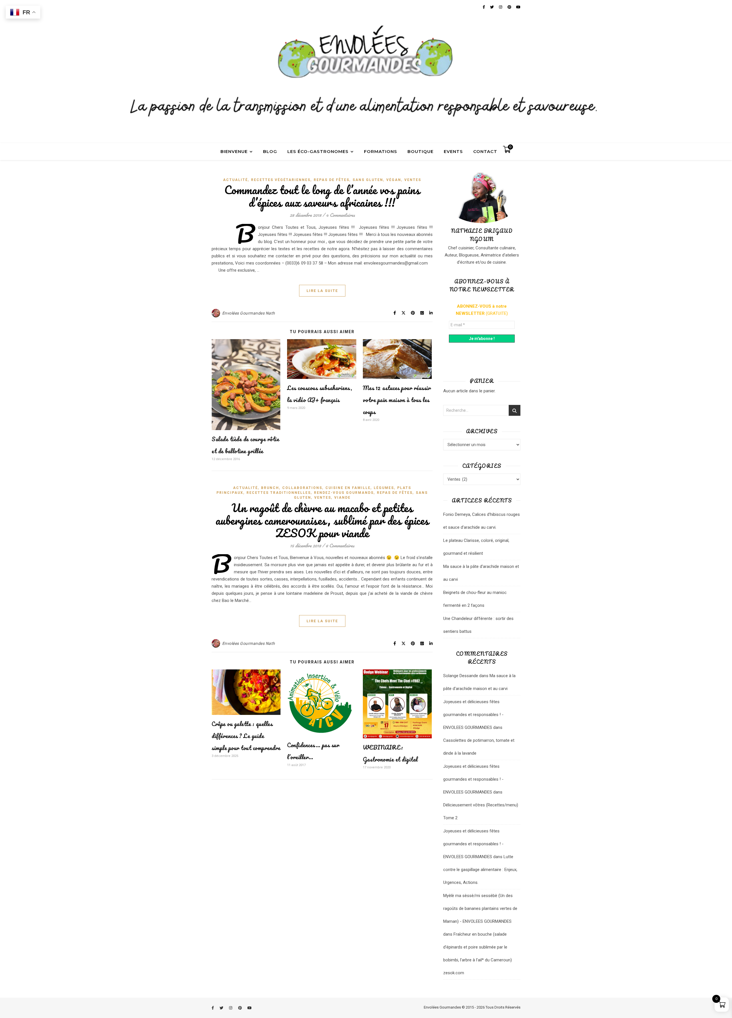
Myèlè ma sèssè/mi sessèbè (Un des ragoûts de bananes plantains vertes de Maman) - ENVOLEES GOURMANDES (480, 908)
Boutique (420, 151)
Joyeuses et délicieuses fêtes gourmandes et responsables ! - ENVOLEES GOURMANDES (473, 714)
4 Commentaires (340, 215)
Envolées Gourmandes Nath (248, 313)
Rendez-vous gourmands (344, 493)
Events (453, 151)
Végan (393, 180)
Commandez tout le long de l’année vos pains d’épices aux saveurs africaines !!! (322, 196)
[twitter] (222, 1008)
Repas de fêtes (331, 180)
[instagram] (231, 1008)
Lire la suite (322, 291)
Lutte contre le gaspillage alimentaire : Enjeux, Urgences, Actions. (480, 869)
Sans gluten (368, 180)
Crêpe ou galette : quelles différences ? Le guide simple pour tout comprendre (246, 735)
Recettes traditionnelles (278, 493)
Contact (485, 151)
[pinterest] (240, 1008)
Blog (270, 151)
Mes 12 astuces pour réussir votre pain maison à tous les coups (397, 399)
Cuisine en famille (348, 488)
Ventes (412, 180)
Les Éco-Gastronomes (318, 151)
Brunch (270, 488)
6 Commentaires (340, 545)
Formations (380, 151)
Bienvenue (234, 151)
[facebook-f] (213, 1008)
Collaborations (302, 488)
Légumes (384, 488)
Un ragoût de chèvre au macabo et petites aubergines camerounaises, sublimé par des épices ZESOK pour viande (322, 520)
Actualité (235, 180)
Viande (342, 498)
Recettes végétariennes (281, 180)
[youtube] (249, 1008)
